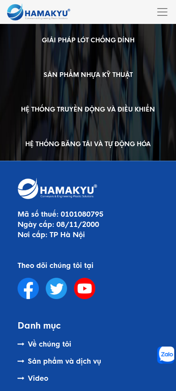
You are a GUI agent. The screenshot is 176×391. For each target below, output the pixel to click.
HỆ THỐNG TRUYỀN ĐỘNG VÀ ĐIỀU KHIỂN (88, 109)
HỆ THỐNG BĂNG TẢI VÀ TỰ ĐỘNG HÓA (88, 144)
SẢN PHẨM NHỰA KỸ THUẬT (88, 75)
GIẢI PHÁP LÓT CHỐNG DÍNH (88, 40)
